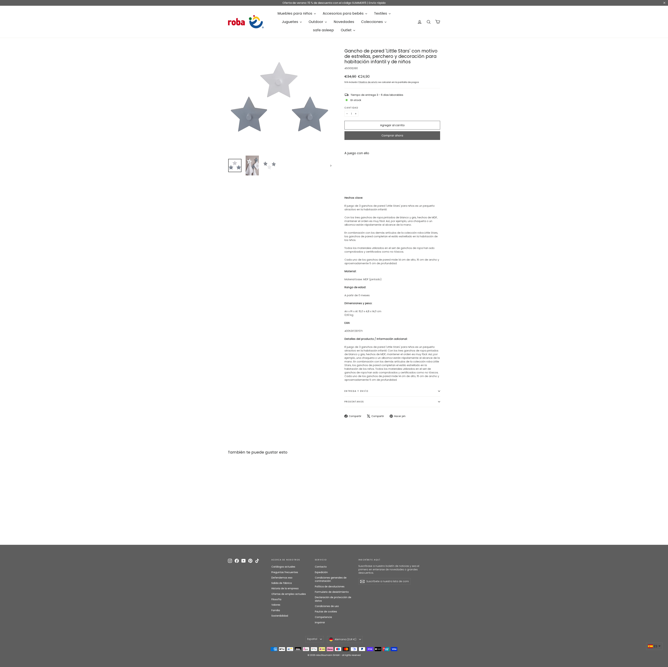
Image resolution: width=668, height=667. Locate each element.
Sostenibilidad (279, 615)
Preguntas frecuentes (284, 572)
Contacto (321, 566)
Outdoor (316, 21)
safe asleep (323, 30)
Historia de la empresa (285, 588)
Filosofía (276, 599)
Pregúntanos (354, 401)
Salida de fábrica (281, 583)
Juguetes (290, 21)
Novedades (344, 21)
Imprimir (320, 622)
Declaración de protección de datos (333, 599)
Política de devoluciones (329, 586)
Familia (275, 610)
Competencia (323, 617)
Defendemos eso (281, 577)
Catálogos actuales (283, 566)
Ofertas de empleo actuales (288, 594)
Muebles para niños (295, 13)
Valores (275, 605)
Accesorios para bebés (343, 13)
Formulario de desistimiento (332, 592)
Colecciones (372, 21)
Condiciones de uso (327, 606)
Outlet (346, 30)
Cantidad (351, 108)
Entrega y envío (356, 391)
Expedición (321, 572)
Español (312, 639)
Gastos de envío (368, 82)
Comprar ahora (392, 136)
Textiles (381, 13)
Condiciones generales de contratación (331, 579)
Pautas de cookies (326, 611)
